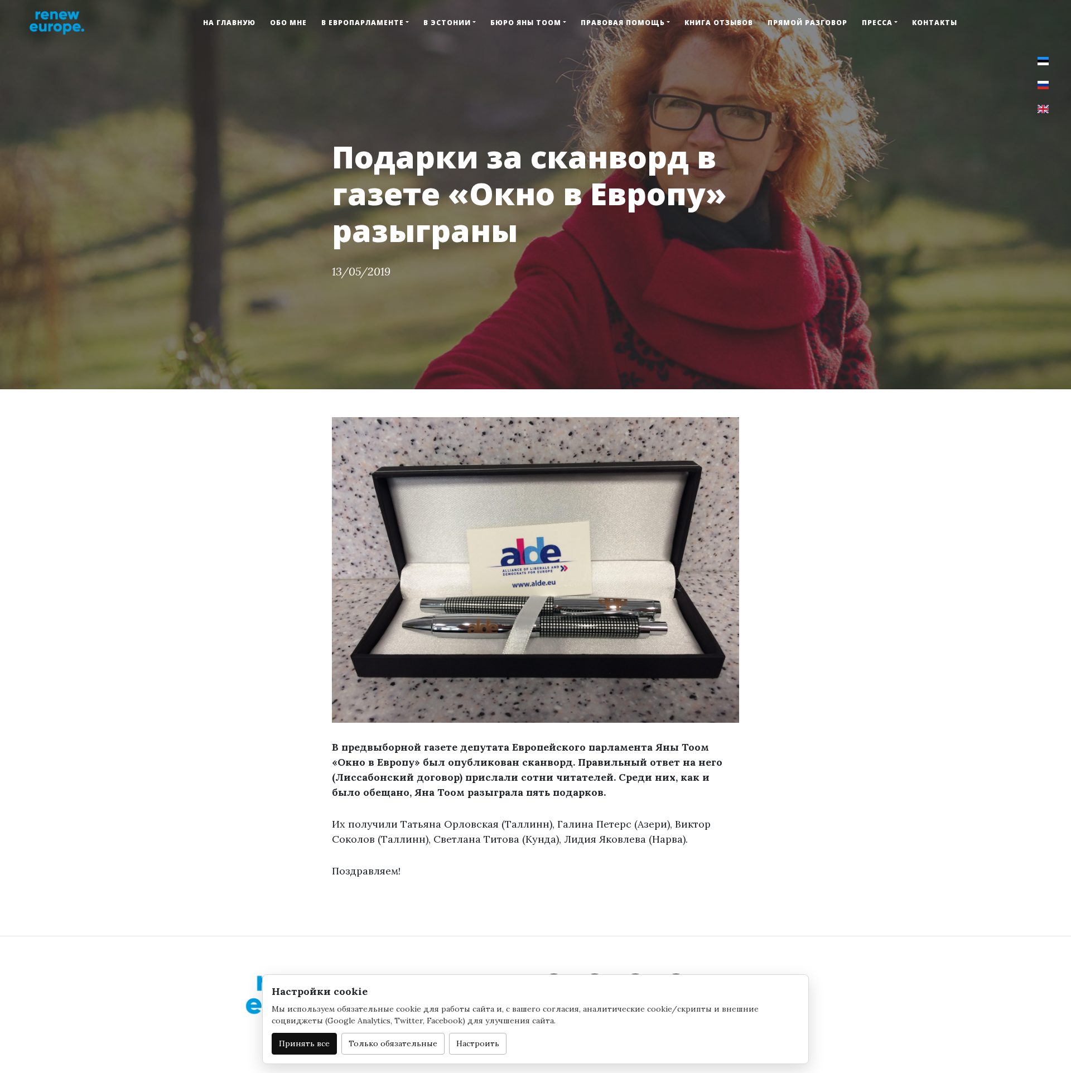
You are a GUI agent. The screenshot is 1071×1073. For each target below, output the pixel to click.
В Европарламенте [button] (362, 22)
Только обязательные (393, 1043)
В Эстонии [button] (447, 22)
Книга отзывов (718, 22)
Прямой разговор (807, 22)
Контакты (934, 22)
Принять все (304, 1043)
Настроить (477, 1043)
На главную (229, 22)
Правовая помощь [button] (623, 22)
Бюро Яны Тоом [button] (525, 22)
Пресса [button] (877, 22)
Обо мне (288, 22)
